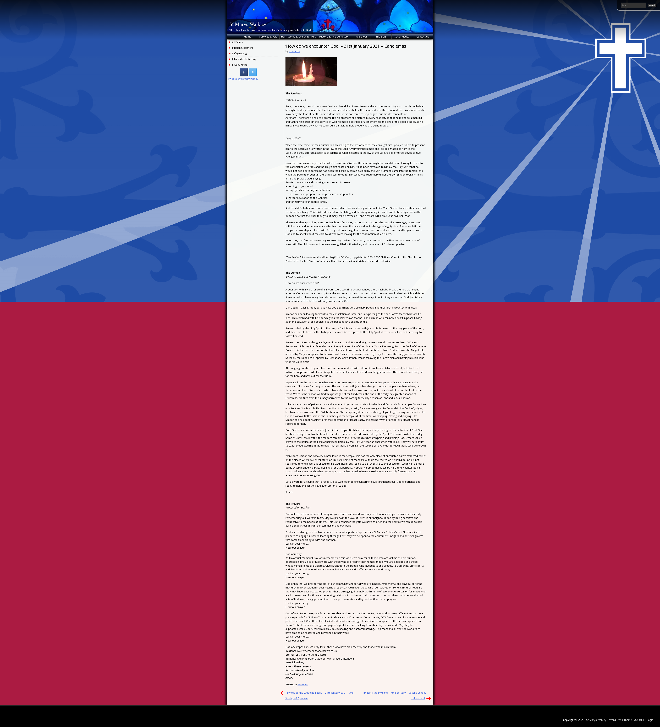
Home (247, 36)
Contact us (422, 36)
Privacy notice (240, 64)
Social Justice (401, 36)
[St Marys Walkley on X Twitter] (253, 72)
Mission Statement (242, 47)
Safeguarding (239, 53)
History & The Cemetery (334, 36)
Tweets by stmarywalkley (243, 78)
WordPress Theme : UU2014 (626, 719)
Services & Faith (268, 36)
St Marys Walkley (247, 23)
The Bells (381, 36)
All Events (237, 42)
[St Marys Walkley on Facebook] (244, 72)
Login (650, 719)
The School (360, 36)
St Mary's (294, 51)
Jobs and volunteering (244, 59)
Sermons (303, 684)
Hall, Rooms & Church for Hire (298, 36)
